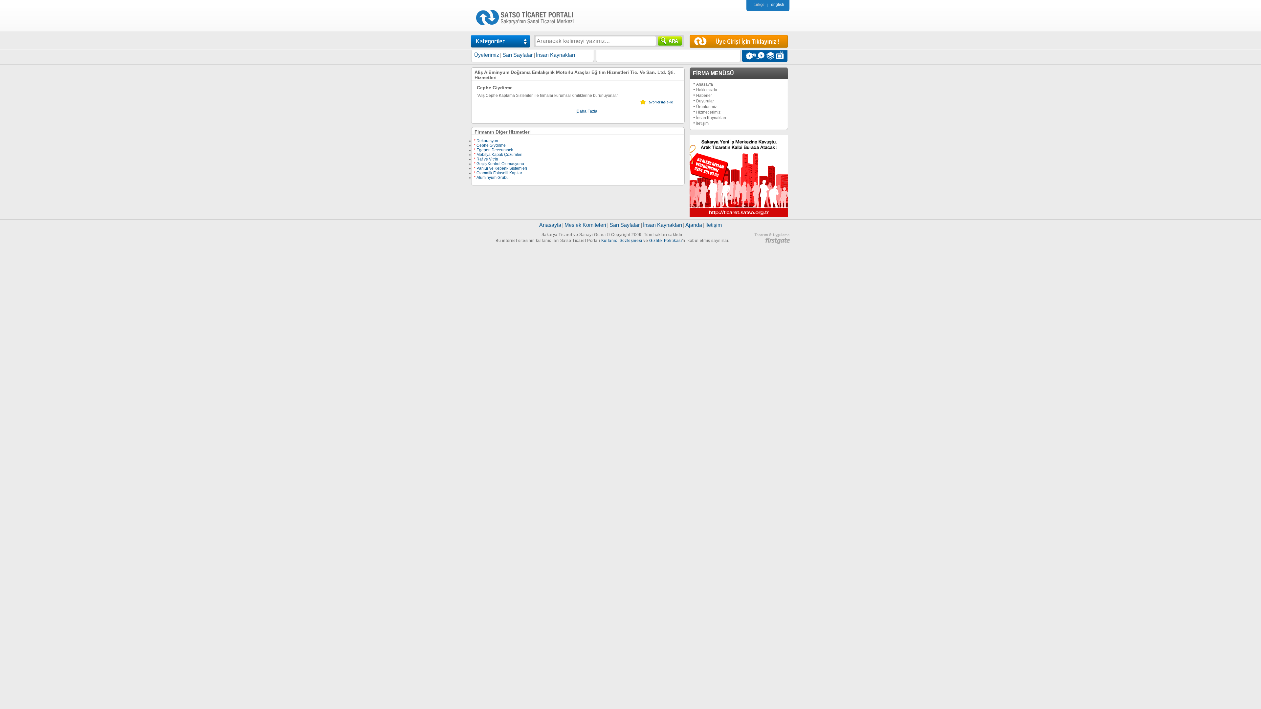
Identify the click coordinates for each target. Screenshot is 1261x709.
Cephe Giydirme (490, 145)
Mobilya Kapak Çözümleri (498, 154)
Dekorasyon (486, 141)
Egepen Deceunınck (493, 150)
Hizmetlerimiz (708, 112)
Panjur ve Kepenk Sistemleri (500, 168)
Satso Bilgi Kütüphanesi (770, 56)
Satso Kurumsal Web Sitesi (749, 56)
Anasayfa (704, 84)
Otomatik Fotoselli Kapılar (498, 173)
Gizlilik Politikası (665, 240)
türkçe (759, 4)
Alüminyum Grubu (491, 177)
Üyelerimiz (486, 55)
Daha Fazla (587, 111)
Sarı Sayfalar (517, 55)
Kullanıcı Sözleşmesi (621, 240)
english (777, 4)
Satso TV (781, 56)
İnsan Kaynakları (555, 55)
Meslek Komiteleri (585, 225)
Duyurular (705, 101)
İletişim (702, 123)
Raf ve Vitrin (486, 159)
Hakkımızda (706, 90)
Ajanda (693, 225)
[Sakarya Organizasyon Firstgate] (772, 243)
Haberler (704, 95)
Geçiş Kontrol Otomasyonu (499, 163)
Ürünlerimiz (706, 106)
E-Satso (760, 56)
